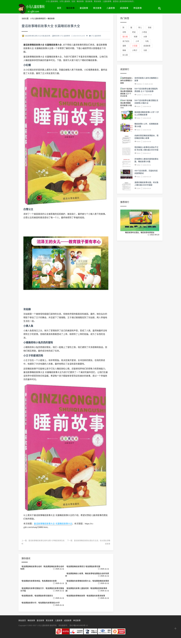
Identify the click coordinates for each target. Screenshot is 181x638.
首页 (59, 8)
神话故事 (137, 8)
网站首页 (22, 620)
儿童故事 (111, 8)
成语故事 (124, 8)
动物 (124, 32)
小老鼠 (144, 32)
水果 (145, 37)
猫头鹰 (125, 37)
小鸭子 (134, 50)
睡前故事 (70, 8)
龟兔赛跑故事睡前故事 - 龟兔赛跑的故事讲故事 (85, 596)
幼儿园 (125, 55)
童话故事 (84, 8)
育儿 (140, 27)
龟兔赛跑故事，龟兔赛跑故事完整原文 (37, 596)
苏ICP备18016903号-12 (78, 625)
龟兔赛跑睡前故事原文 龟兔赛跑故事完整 (83, 566)
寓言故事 (97, 8)
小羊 (137, 41)
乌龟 (147, 41)
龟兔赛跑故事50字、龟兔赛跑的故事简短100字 (41, 603)
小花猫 (134, 46)
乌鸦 (145, 50)
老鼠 (134, 32)
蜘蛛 (124, 50)
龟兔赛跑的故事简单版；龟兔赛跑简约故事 (39, 581)
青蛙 (149, 27)
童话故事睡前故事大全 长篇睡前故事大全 (53, 524)
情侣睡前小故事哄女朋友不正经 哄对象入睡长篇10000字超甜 (146, 149)
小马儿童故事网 (36, 11)
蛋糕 (124, 46)
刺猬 (135, 37)
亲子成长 (126, 41)
